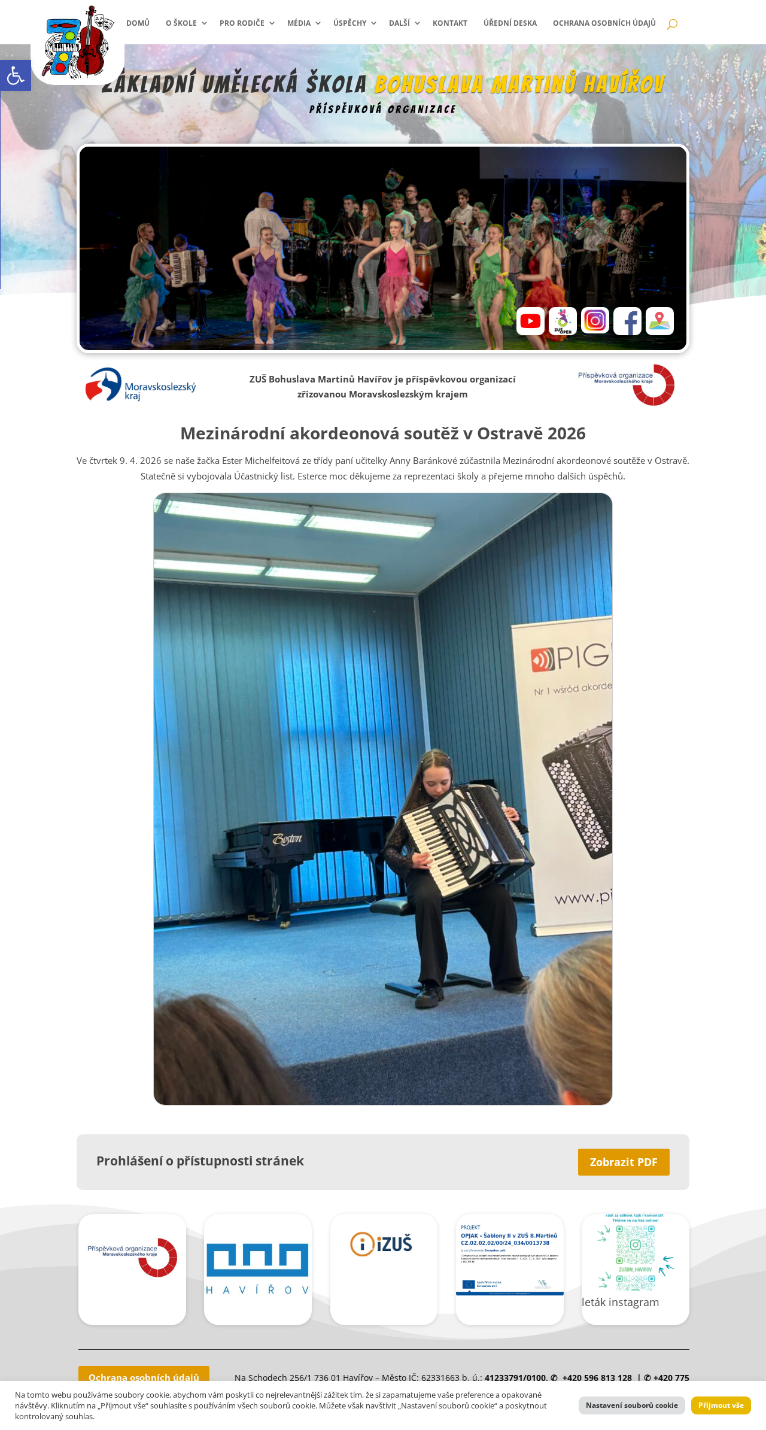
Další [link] (399, 23)
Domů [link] (138, 23)
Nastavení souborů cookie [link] (632, 1405)
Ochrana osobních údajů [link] (604, 23)
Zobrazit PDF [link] (624, 1162)
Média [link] (299, 23)
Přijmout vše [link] (721, 1405)
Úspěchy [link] (349, 23)
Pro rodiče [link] (242, 23)
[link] (15, 75)
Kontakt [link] (450, 23)
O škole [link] (181, 23)
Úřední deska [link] (510, 23)
